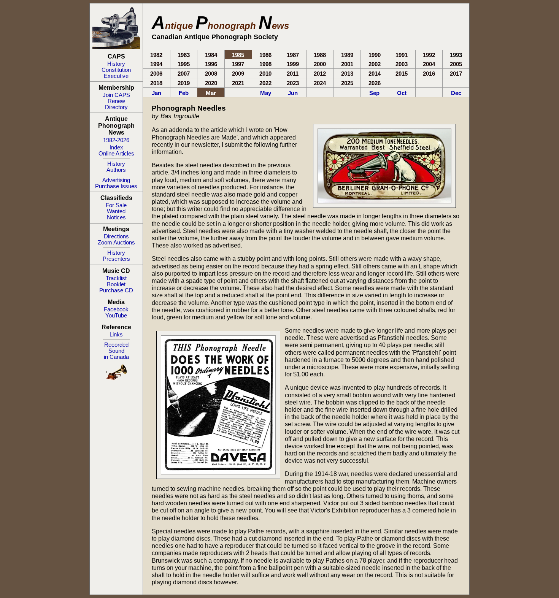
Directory (116, 107)
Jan (156, 93)
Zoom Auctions (116, 243)
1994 (156, 64)
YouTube (116, 315)
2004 (429, 64)
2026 (374, 83)
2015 (401, 73)
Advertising (116, 180)
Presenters (116, 259)
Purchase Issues (116, 186)
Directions (116, 236)
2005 (456, 64)
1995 (184, 64)
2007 (184, 73)
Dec (456, 93)
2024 (320, 83)
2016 (429, 73)
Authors (116, 170)
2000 (320, 64)
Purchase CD (116, 290)
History (116, 64)
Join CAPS (116, 95)
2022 (265, 83)
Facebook (116, 309)
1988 (320, 55)
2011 (293, 73)
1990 (374, 55)
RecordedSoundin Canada (116, 351)
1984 (211, 55)
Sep (374, 93)
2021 (238, 83)
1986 (265, 55)
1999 (293, 64)
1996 (211, 64)
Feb (184, 93)
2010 (265, 73)
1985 (238, 55)
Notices (116, 217)
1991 (401, 55)
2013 (347, 73)
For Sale (116, 205)
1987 (293, 55)
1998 (265, 64)
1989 (347, 55)
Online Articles (116, 154)
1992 (429, 55)
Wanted (116, 211)
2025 (347, 83)
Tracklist (116, 278)
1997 (238, 64)
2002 (374, 64)
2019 (184, 83)
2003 (401, 64)
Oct (402, 93)
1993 (456, 55)
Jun (293, 93)
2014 (374, 73)
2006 (156, 73)
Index (116, 147)
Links (116, 335)
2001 (347, 64)
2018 (156, 83)
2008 (211, 73)
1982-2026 (116, 140)
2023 (293, 83)
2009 (238, 73)
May (265, 93)
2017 (456, 73)
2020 (211, 83)
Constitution (116, 70)
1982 (156, 55)
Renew (116, 101)
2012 (320, 73)
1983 (184, 55)
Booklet (116, 284)
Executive (116, 76)
